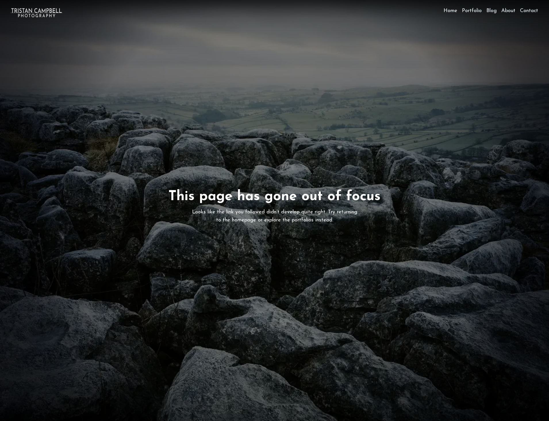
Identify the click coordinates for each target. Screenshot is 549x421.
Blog (491, 11)
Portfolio (472, 11)
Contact (529, 11)
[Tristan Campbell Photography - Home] (36, 12)
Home (450, 11)
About (508, 11)
